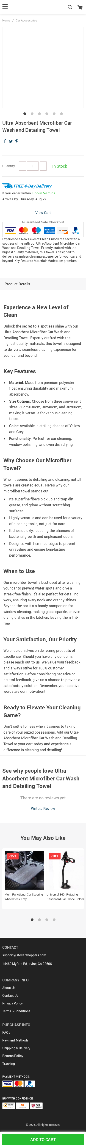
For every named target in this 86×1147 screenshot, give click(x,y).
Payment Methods (15, 1040)
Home (6, 20)
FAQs (6, 1032)
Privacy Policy (12, 1003)
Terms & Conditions (16, 1011)
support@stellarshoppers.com (24, 955)
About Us (8, 988)
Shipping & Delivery (16, 1048)
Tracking (8, 1063)
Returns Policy (12, 1056)
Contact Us (10, 995)
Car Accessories (26, 20)
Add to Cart (43, 1139)
